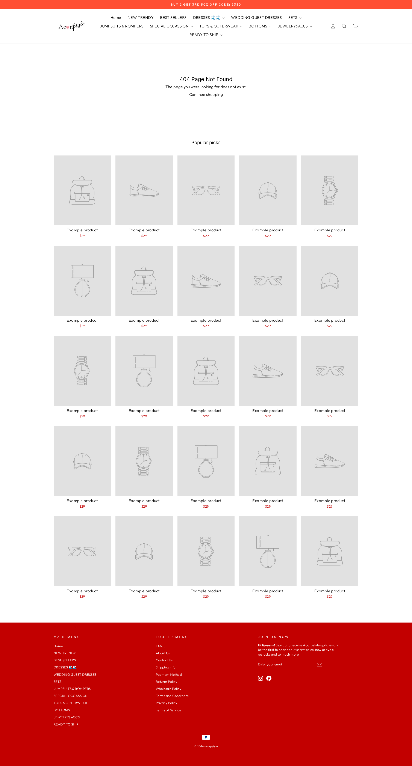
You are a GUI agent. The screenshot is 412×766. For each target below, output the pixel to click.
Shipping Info (166, 667)
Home (116, 17)
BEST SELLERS (173, 17)
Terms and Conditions (172, 696)
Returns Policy (166, 682)
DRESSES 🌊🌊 (207, 17)
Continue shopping (206, 94)
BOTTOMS (258, 26)
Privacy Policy (166, 703)
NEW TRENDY (141, 17)
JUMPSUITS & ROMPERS (122, 26)
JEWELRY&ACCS (293, 26)
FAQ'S (160, 646)
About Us (163, 653)
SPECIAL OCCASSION (170, 26)
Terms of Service (168, 710)
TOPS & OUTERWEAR (219, 26)
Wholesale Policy (168, 689)
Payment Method (169, 675)
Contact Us (164, 660)
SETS (293, 17)
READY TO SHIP (204, 34)
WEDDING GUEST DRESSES (256, 17)
